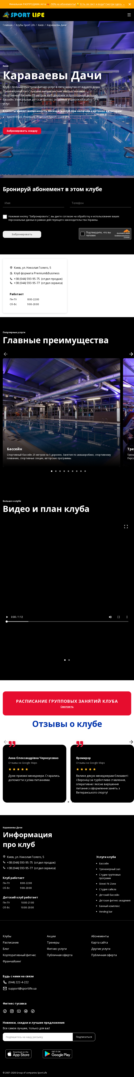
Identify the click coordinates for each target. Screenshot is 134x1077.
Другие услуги (100, 949)
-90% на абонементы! (63, 4)
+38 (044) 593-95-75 (27, 279)
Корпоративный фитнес (19, 955)
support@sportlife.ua (22, 988)
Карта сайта (99, 942)
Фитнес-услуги (57, 949)
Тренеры (53, 942)
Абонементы (100, 936)
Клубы (7, 936)
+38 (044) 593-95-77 (27, 283)
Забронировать (22, 234)
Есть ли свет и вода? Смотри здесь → (102, 4)
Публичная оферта (59, 955)
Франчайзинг (12, 961)
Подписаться (84, 1036)
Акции (51, 936)
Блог (6, 949)
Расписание (11, 942)
